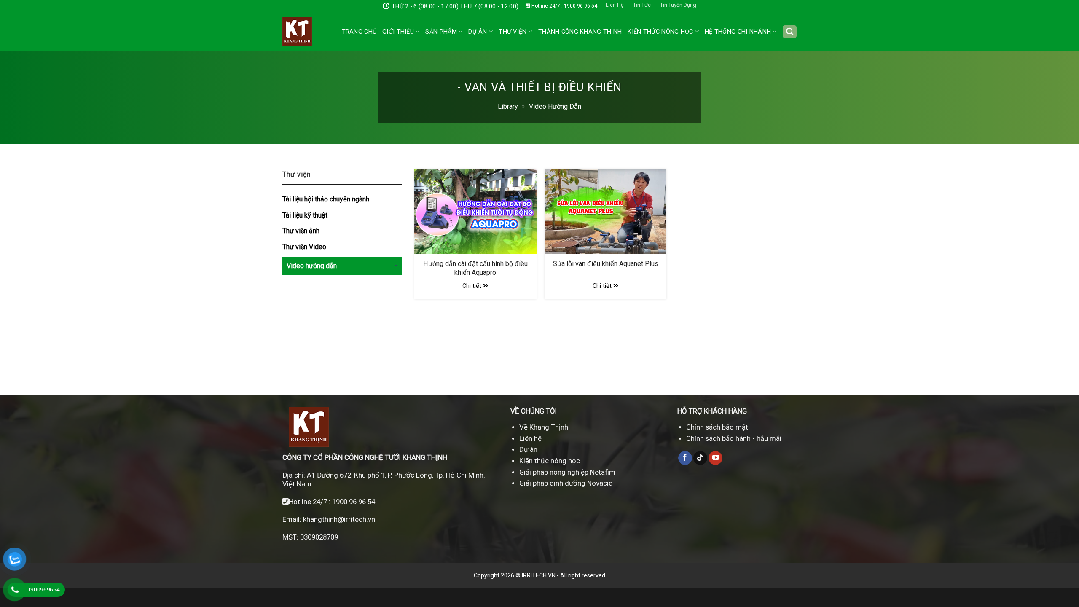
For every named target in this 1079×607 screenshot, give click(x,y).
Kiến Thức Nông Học (660, 31)
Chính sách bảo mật (717, 427)
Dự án (477, 31)
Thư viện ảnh (300, 231)
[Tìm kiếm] (790, 31)
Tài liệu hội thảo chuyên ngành (325, 199)
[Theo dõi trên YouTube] (715, 458)
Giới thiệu (398, 31)
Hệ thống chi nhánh (738, 31)
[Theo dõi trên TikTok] (700, 458)
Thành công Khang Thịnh (580, 31)
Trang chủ (359, 31)
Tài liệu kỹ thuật (304, 215)
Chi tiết (472, 286)
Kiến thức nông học (549, 461)
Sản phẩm (440, 31)
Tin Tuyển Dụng (678, 5)
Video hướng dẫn (555, 106)
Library (508, 106)
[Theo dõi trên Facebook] (685, 458)
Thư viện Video (304, 247)
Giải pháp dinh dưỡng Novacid (566, 483)
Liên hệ (530, 438)
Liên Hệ (615, 5)
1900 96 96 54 (353, 501)
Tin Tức (642, 5)
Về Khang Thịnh (543, 427)
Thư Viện (512, 31)
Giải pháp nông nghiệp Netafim (567, 472)
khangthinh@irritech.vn (338, 519)
